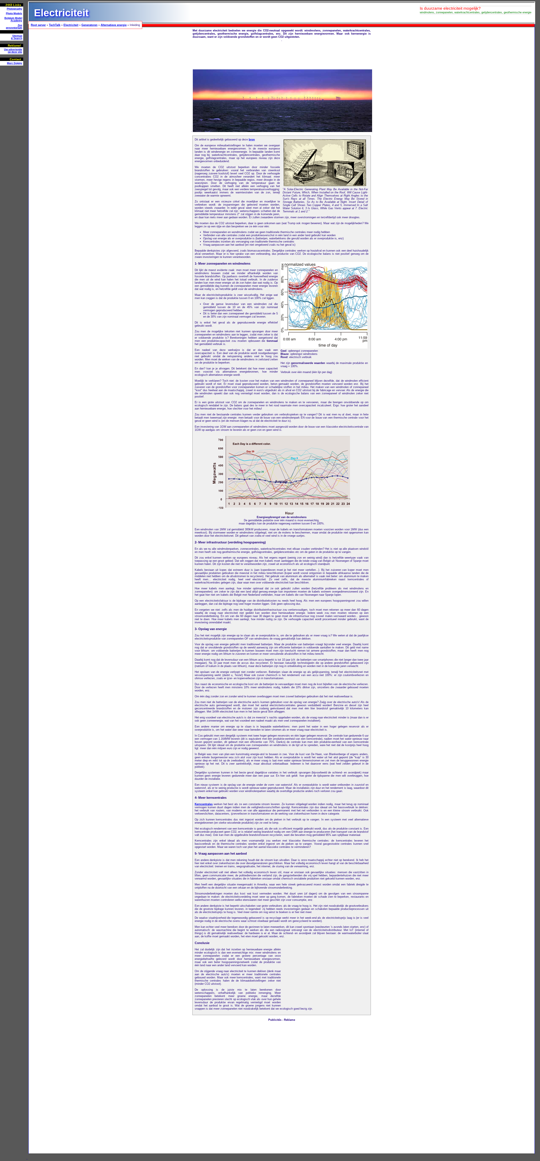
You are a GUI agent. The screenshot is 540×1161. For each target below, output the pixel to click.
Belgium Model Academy (13, 19)
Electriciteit (70, 25)
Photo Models (14, 13)
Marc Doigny (14, 63)
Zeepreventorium (14, 26)
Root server (38, 25)
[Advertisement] (12, 132)
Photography (14, 9)
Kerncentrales (204, 804)
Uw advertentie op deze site (13, 50)
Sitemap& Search (16, 37)
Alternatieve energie (114, 25)
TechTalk (54, 25)
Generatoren (89, 25)
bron (252, 139)
